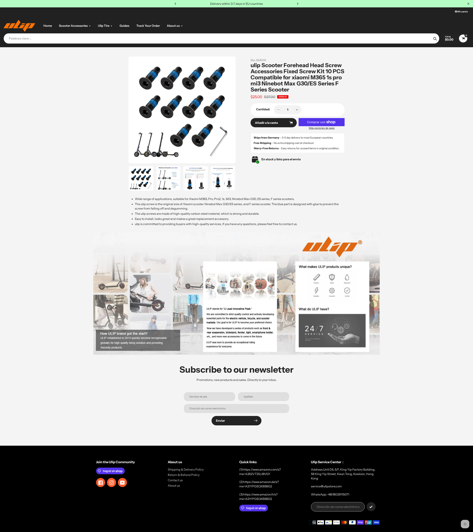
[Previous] (175, 4)
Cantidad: (263, 109)
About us (174, 485)
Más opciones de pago (322, 128)
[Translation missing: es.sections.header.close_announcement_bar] (468, 4)
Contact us (175, 480)
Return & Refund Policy (184, 475)
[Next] (297, 4)
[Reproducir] (182, 109)
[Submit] (371, 506)
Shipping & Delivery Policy (186, 469)
